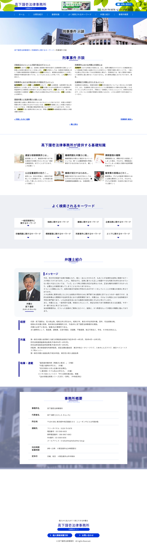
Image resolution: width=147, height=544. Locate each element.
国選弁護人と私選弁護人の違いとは (28, 99)
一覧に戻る (73, 124)
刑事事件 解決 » (127, 119)
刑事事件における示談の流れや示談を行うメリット (34, 82)
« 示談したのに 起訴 (22, 119)
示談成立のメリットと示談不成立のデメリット (32, 65)
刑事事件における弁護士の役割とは (88, 65)
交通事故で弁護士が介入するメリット (89, 82)
